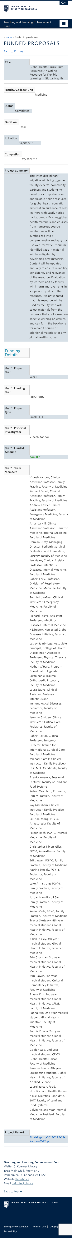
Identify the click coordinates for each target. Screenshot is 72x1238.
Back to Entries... (15, 51)
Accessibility (10, 1231)
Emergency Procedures (16, 1226)
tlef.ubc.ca (22, 1179)
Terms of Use (39, 1226)
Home (9, 37)
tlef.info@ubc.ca (22, 1183)
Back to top (11, 1191)
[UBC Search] (64, 5)
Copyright (55, 1226)
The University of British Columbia (26, 8)
